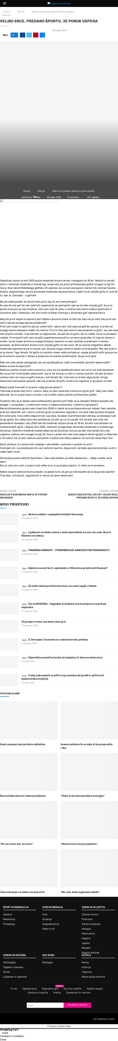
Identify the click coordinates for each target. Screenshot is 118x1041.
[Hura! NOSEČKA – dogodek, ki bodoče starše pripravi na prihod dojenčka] (9, 608)
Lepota (86, 943)
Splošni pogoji (95, 988)
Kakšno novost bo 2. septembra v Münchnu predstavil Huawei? (68, 568)
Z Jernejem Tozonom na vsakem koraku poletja (58, 639)
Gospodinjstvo (50, 924)
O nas (14, 988)
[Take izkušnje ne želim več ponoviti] (28, 868)
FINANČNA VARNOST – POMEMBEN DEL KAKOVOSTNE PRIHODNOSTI (69, 550)
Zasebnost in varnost (78, 992)
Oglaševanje (29, 988)
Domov (6, 11)
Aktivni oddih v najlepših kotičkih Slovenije (55, 514)
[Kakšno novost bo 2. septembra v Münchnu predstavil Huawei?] (9, 572)
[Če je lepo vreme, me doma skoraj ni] (9, 626)
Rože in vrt (48, 929)
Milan (38, 197)
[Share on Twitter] (29, 35)
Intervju (20, 11)
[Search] (113, 3)
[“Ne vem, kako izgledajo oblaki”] (89, 868)
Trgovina (87, 972)
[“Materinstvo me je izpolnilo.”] (89, 820)
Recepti (86, 948)
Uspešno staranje (13, 967)
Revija (85, 962)
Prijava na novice (77, 1005)
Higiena (86, 938)
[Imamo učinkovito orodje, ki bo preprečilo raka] (89, 720)
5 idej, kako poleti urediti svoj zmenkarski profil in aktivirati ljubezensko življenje (63, 677)
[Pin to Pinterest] (35, 35)
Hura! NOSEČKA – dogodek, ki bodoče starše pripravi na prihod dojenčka (64, 605)
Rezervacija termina (93, 977)
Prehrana (87, 919)
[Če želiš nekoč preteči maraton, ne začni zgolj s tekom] (9, 590)
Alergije (86, 929)
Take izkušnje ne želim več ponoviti (22, 892)
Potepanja (9, 924)
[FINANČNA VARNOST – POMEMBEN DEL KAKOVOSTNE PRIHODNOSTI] (9, 555)
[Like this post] (15, 35)
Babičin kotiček (90, 953)
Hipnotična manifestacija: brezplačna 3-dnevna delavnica (65, 657)
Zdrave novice (90, 914)
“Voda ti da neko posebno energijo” (83, 795)
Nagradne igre (50, 988)
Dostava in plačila (38, 992)
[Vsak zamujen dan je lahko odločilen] (28, 720)
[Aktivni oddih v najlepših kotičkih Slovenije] (9, 519)
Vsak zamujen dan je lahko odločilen (22, 744)
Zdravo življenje (91, 924)
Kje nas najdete (73, 988)
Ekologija (47, 962)
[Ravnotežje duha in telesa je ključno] (28, 772)
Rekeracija (9, 919)
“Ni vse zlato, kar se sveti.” (16, 844)
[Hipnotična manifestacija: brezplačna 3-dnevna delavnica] (9, 662)
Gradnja (47, 919)
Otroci (6, 972)
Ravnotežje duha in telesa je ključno (23, 795)
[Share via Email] (42, 35)
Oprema (7, 914)
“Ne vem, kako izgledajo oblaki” (80, 892)
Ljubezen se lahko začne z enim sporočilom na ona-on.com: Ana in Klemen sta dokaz (66, 534)
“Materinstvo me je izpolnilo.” (79, 844)
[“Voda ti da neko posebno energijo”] (89, 772)
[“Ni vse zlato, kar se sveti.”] (28, 820)
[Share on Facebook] (22, 35)
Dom (45, 914)
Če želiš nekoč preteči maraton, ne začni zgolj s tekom (62, 586)
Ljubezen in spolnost (15, 977)
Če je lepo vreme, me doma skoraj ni (44, 621)
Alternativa (88, 933)
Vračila (57, 992)
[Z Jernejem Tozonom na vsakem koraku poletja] (9, 644)
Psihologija (9, 962)
